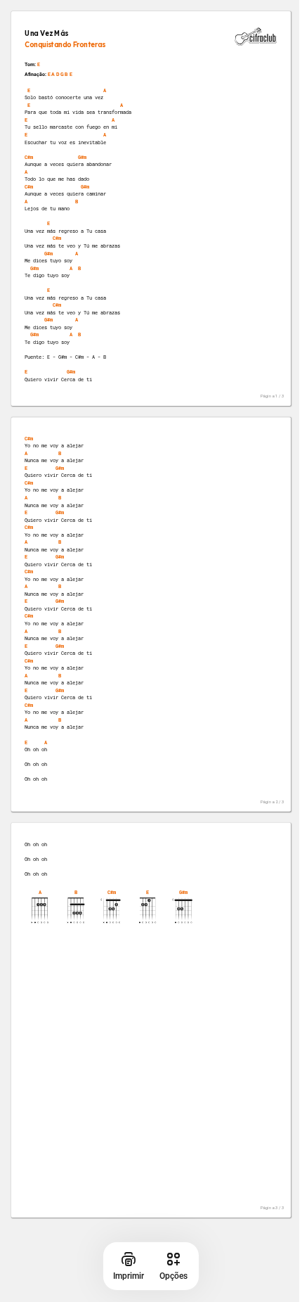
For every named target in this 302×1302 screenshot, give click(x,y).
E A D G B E (60, 74)
